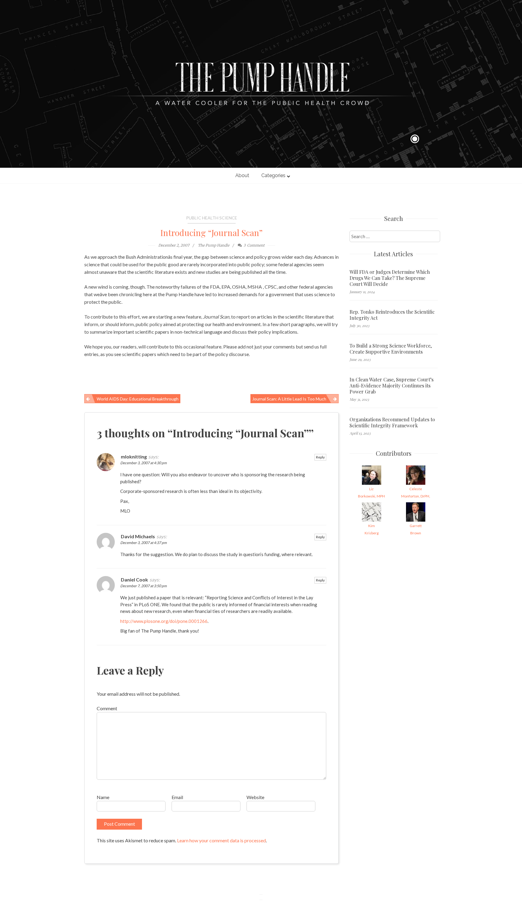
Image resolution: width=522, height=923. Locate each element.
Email (177, 797)
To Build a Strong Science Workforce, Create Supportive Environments (391, 349)
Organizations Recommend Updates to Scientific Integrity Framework (392, 422)
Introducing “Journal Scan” (211, 232)
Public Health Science (211, 217)
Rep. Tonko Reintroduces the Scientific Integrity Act (392, 315)
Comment (107, 708)
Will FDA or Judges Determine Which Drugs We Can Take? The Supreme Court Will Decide (390, 278)
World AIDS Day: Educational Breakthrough (138, 398)
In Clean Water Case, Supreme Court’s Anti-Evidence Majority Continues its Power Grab (391, 386)
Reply (320, 457)
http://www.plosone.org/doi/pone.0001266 (164, 621)
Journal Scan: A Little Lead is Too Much (289, 398)
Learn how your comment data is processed (221, 840)
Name (103, 797)
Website (255, 797)
